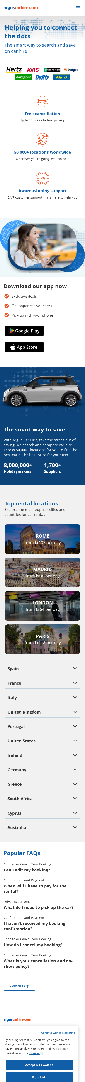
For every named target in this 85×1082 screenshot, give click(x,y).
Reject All (39, 1053)
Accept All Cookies (39, 1040)
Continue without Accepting (58, 1008)
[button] (78, 8)
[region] (39, 1040)
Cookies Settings (39, 1065)
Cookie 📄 (36, 1028)
